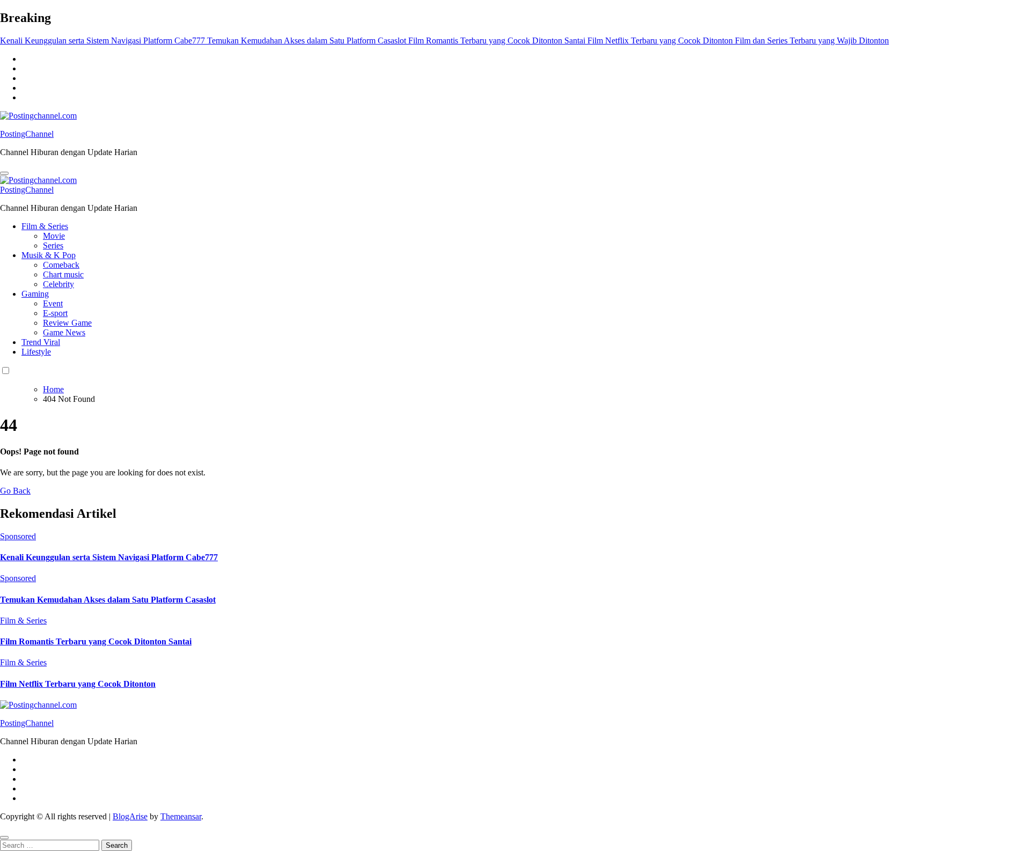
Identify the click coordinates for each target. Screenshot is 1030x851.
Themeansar (180, 816)
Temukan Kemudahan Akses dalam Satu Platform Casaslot (108, 599)
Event (53, 303)
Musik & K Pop (48, 255)
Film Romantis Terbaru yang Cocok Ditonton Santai (96, 641)
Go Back (15, 490)
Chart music (63, 274)
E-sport (55, 313)
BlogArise (130, 816)
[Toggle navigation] (4, 173)
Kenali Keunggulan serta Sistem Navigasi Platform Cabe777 (109, 557)
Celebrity (58, 284)
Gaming (35, 293)
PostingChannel (27, 133)
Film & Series (44, 226)
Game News (64, 332)
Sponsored (18, 536)
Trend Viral (40, 342)
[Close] (4, 837)
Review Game (67, 322)
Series (53, 245)
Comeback (61, 264)
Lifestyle (36, 351)
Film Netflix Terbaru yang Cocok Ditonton (78, 683)
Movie (54, 235)
